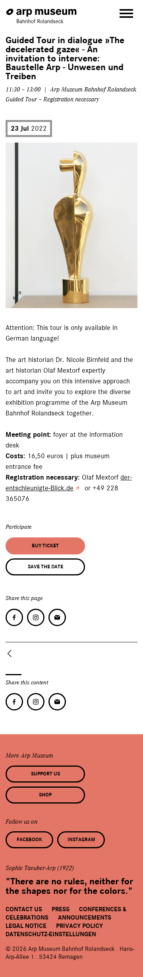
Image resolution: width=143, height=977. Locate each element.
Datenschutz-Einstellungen (51, 934)
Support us (45, 774)
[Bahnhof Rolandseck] (42, 12)
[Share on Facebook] (14, 617)
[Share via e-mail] (57, 617)
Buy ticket (45, 546)
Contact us (24, 909)
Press (61, 909)
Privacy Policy (79, 925)
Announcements (84, 917)
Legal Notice (26, 925)
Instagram (81, 839)
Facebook (29, 839)
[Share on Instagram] (35, 617)
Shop (45, 795)
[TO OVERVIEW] (11, 653)
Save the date (45, 567)
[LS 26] (17, 295)
